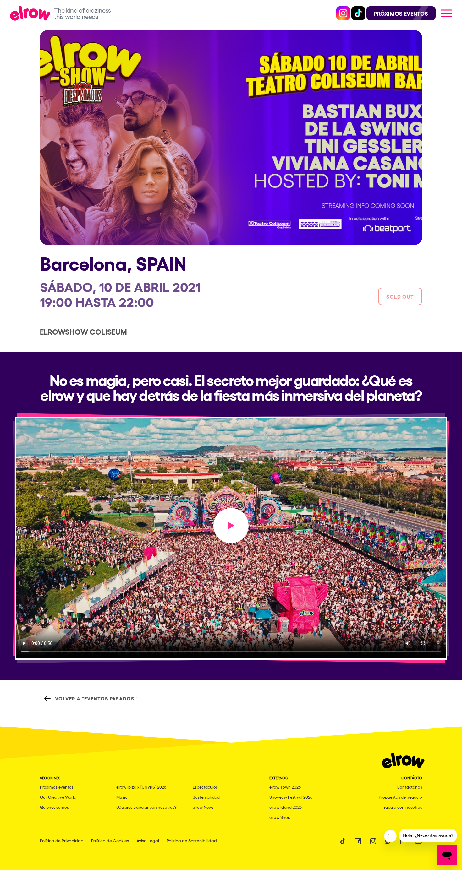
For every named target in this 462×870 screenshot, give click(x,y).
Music (121, 797)
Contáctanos (409, 787)
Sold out (400, 296)
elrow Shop (279, 817)
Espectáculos (205, 787)
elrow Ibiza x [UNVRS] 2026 (141, 787)
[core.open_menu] (446, 13)
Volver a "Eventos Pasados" (96, 698)
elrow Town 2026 (285, 787)
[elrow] (32, 13)
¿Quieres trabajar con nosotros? (146, 807)
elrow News (203, 807)
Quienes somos (54, 807)
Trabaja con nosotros (402, 807)
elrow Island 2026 (285, 807)
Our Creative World (58, 797)
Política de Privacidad (62, 840)
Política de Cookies (110, 840)
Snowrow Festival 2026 (290, 797)
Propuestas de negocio (400, 797)
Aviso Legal (147, 840)
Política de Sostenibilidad (192, 840)
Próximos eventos (57, 787)
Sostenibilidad (206, 797)
